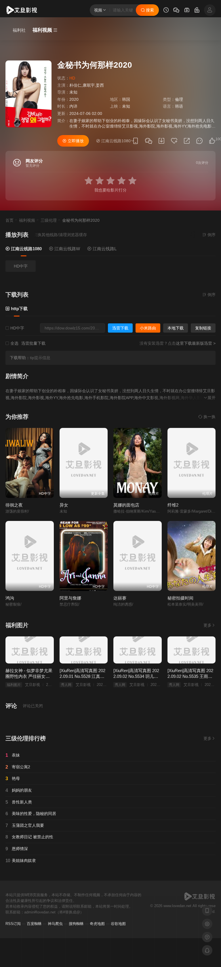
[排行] (197, 10)
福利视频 (27, 220)
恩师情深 (16, 848)
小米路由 (148, 328)
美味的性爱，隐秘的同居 (30, 813)
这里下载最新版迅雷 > (196, 343)
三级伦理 (49, 220)
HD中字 (21, 266)
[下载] (161, 141)
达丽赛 (119, 598)
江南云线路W (66, 248)
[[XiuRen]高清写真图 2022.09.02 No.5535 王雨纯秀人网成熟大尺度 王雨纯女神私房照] (191, 649)
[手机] (135, 141)
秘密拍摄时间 (180, 598)
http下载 (19, 308)
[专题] (187, 10)
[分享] (186, 141)
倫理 (179, 99)
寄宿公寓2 (17, 767)
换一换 (209, 416)
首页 (9, 220)
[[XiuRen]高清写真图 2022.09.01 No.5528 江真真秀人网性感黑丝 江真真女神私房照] (84, 649)
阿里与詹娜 (70, 598)
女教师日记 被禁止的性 (29, 837)
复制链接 (203, 328)
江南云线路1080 (26, 248)
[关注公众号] (176, 11)
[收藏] (174, 141)
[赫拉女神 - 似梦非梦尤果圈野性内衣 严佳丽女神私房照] (29, 649)
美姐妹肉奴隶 (20, 860)
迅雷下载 (120, 328)
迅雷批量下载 (33, 343)
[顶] (212, 141)
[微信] (148, 141)
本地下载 (175, 328)
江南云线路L (104, 248)
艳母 (12, 778)
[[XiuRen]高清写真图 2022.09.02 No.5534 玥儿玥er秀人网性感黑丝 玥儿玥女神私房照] (137, 649)
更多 (207, 625)
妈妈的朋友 (18, 790)
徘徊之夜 (14, 505)
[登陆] (210, 10)
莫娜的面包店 (126, 505)
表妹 (12, 755)
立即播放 (75, 141)
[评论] (199, 141)
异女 (64, 505)
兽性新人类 (18, 802)
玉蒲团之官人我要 (24, 825)
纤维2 (172, 505)
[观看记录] (166, 10)
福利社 (19, 30)
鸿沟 (9, 598)
